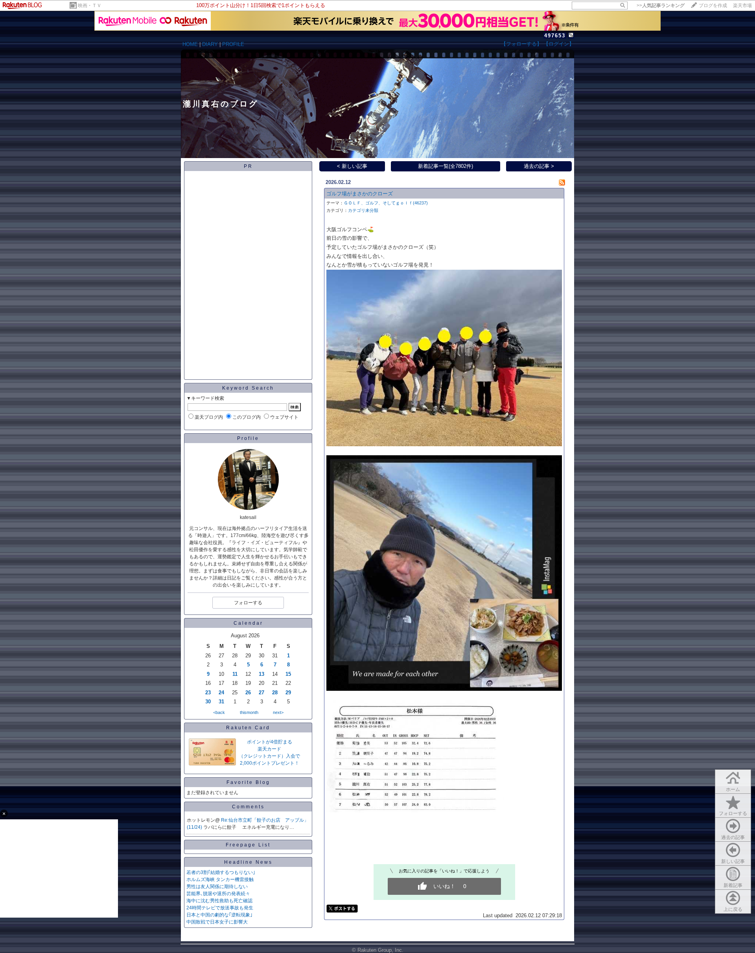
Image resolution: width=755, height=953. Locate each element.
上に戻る (733, 909)
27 (261, 692)
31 (221, 702)
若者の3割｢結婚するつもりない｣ (220, 872)
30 (208, 702)
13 (261, 674)
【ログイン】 (558, 44)
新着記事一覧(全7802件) (445, 166)
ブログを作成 (713, 5)
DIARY (210, 44)
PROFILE (233, 44)
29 (288, 692)
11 (235, 674)
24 (221, 692)
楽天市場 (742, 5)
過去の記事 (733, 837)
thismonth (249, 712)
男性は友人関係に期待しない (217, 886)
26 (248, 692)
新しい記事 (733, 861)
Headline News (248, 862)
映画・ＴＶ (89, 5)
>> (661, 5)
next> (278, 712)
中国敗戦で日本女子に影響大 (217, 922)
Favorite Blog (248, 782)
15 (288, 674)
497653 (554, 36)
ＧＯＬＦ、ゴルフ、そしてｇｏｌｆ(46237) (386, 203)
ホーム (733, 789)
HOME (190, 44)
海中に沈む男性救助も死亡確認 (219, 900)
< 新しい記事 (352, 166)
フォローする (733, 813)
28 (275, 692)
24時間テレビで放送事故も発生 (219, 908)
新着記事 (733, 885)
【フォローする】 (521, 44)
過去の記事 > (539, 166)
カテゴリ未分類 (363, 210)
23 (208, 692)
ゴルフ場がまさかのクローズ (359, 194)
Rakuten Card (248, 727)
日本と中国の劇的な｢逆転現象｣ (219, 915)
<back (219, 712)
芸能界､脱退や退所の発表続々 (218, 893)
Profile (248, 438)
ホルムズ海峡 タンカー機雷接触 (220, 879)
